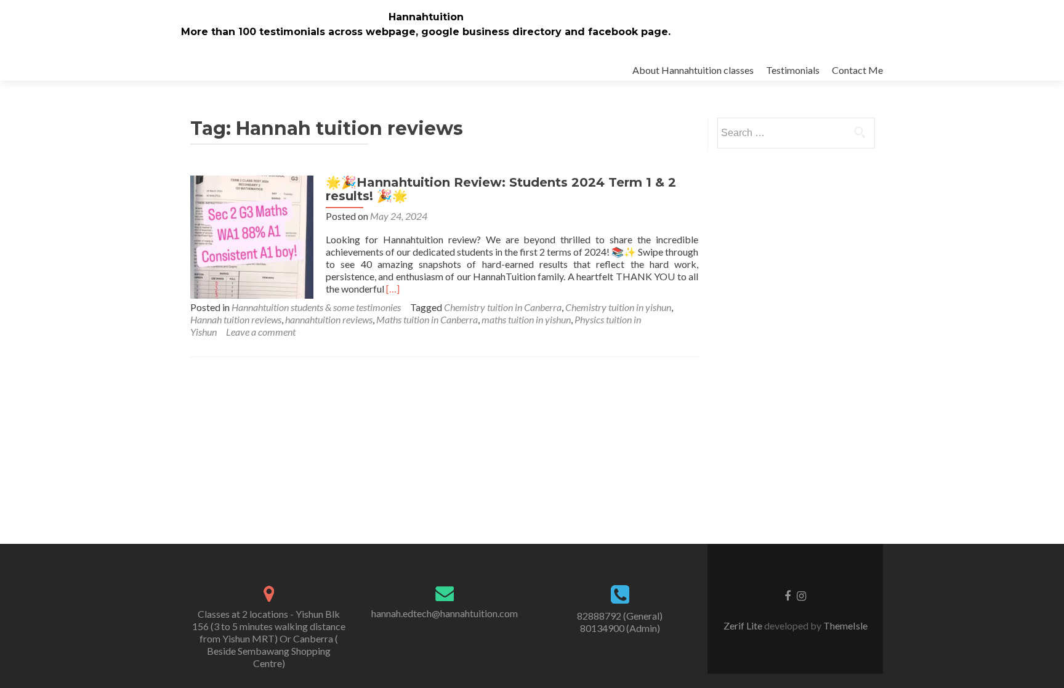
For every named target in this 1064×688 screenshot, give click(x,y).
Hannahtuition (426, 17)
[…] (393, 288)
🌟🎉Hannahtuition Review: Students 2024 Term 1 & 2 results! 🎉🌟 (501, 189)
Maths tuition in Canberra (427, 319)
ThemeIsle (845, 625)
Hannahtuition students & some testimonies (316, 307)
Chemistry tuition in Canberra (503, 307)
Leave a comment (261, 332)
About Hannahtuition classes (693, 70)
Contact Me (857, 70)
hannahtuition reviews (329, 319)
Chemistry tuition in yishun (618, 307)
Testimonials (793, 70)
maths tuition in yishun (526, 319)
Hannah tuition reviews (235, 319)
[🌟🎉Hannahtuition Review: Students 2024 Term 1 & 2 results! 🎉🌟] (251, 235)
